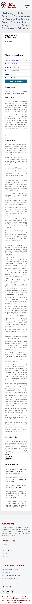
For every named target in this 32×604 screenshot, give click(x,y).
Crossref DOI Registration (10, 569)
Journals (5, 547)
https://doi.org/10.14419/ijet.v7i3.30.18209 (17, 60)
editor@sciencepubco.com (20, 599)
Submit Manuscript (8, 551)
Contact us (6, 557)
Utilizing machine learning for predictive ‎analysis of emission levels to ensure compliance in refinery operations (16, 494)
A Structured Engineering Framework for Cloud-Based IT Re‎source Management (16, 471)
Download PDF (15, 81)
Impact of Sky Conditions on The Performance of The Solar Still (16, 486)
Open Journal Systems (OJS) (11, 575)
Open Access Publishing (10, 578)
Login (26, 7)
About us (5, 554)
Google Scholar (7, 572)
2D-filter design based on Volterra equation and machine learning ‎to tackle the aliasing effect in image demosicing (16, 504)
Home (5, 544)
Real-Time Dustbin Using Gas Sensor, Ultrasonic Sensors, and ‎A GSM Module (16, 479)
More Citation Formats (7, 456)
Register (27, 5)
